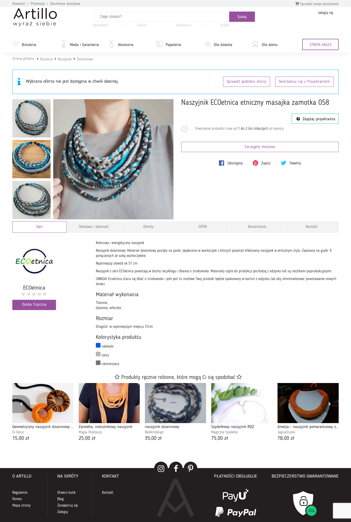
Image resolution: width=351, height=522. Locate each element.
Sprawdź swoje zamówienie (319, 4)
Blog (60, 499)
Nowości (18, 4)
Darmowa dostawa (65, 4)
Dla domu (270, 45)
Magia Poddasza (90, 432)
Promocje (38, 4)
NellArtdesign (154, 432)
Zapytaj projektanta (318, 119)
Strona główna (23, 59)
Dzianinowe (85, 59)
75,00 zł (219, 438)
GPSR (203, 227)
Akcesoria (125, 45)
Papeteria (173, 45)
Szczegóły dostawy (260, 147)
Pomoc (17, 499)
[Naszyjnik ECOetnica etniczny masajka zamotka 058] (113, 159)
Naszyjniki (65, 59)
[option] (42, 412)
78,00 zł (286, 438)
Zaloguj (62, 512)
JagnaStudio (286, 432)
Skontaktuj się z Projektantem (304, 82)
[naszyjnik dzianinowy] (175, 403)
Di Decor (18, 432)
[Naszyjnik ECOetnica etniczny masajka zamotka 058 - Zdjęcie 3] (31, 159)
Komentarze (257, 227)
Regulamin (19, 493)
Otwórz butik (66, 493)
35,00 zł (153, 438)
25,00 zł (87, 438)
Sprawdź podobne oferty (246, 82)
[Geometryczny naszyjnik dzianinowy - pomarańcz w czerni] (42, 403)
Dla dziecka (223, 45)
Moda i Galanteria (84, 45)
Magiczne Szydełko (224, 432)
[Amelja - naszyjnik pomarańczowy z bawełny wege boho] (308, 403)
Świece (141, 25)
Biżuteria (29, 45)
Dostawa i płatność (94, 227)
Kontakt (312, 227)
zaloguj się (325, 13)
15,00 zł (20, 438)
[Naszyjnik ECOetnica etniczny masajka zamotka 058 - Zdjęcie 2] (31, 118)
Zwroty (148, 227)
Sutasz (225, 25)
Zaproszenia (183, 25)
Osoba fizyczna (34, 305)
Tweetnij (294, 163)
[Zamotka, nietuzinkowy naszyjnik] (109, 403)
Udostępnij (234, 163)
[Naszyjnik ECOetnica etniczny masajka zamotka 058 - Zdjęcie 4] (31, 200)
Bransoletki (100, 25)
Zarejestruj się (67, 505)
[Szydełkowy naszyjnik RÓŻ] (241, 403)
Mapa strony (21, 505)
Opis (39, 227)
